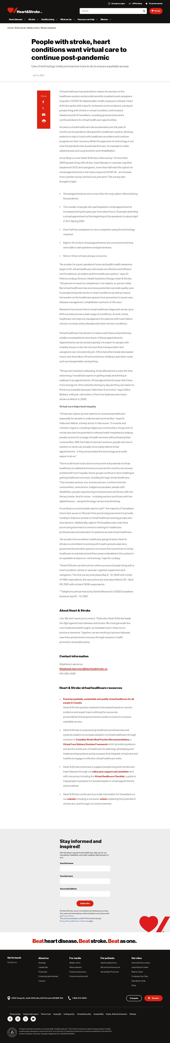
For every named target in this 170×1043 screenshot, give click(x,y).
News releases (75, 967)
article (103, 799)
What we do (20, 28)
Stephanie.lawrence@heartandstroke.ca (83, 668)
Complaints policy (84, 1014)
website (71, 799)
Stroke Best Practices (110, 972)
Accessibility (99, 1014)
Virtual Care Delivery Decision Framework (85, 744)
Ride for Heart (137, 972)
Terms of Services (81, 921)
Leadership (43, 967)
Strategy (42, 963)
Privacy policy (15, 1014)
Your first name (66, 863)
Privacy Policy (65, 921)
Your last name (66, 876)
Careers (41, 981)
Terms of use (46, 1014)
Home (10, 28)
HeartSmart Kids (138, 981)
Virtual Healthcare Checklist (110, 776)
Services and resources (110, 967)
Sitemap (133, 1014)
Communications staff (78, 976)
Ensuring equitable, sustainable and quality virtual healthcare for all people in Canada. (98, 701)
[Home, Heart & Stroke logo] (24, 10)
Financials (42, 972)
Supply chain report (30, 1014)
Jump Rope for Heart (140, 967)
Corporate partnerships (48, 976)
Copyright (57, 1014)
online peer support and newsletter (110, 771)
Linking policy (69, 1014)
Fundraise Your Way (140, 976)
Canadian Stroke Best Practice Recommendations (102, 739)
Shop (134, 985)
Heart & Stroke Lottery (141, 963)
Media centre (33, 28)
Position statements (77, 972)
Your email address (68, 889)
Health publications (109, 963)
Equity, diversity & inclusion (116, 1014)
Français (134, 998)
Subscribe (85, 903)
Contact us (12, 962)
